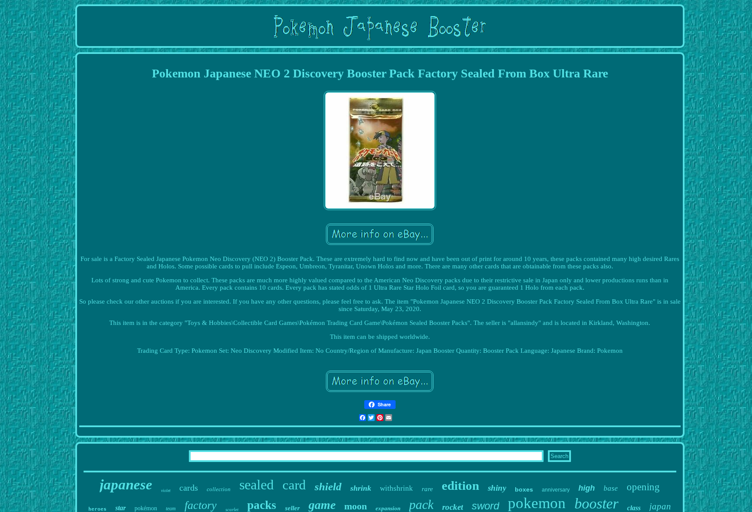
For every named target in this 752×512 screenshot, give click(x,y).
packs (261, 505)
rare (427, 488)
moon (355, 506)
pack (421, 504)
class (634, 508)
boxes (524, 489)
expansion (388, 508)
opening (643, 487)
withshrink (396, 488)
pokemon (537, 503)
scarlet (231, 509)
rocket (452, 507)
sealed (256, 484)
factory (201, 505)
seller (292, 508)
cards (188, 487)
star (120, 508)
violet (166, 490)
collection (219, 489)
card (294, 484)
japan (660, 506)
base (611, 488)
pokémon (145, 508)
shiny (497, 487)
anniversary (556, 490)
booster (596, 503)
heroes (97, 509)
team (171, 508)
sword (485, 506)
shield (328, 486)
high (586, 488)
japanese (126, 484)
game (322, 505)
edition (460, 485)
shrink (360, 488)
